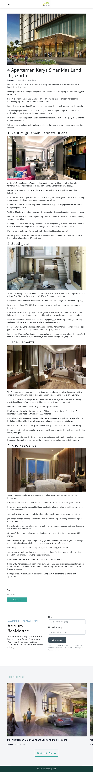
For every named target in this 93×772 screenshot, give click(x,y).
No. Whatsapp (55, 627)
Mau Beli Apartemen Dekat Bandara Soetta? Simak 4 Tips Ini (34, 739)
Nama (51, 617)
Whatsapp (57, 640)
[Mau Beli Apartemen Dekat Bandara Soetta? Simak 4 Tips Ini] (44, 709)
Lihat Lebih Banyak (46, 753)
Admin (11, 80)
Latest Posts (32, 80)
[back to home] (9, 4)
